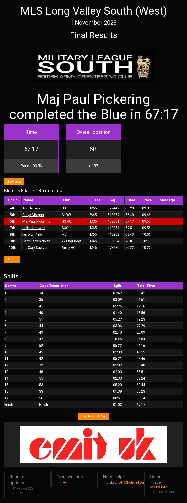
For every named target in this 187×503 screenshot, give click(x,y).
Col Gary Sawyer (34, 248)
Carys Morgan (33, 215)
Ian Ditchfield (32, 234)
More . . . (12, 259)
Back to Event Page (94, 416)
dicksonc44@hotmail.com (126, 482)
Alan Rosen (31, 208)
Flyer (63, 482)
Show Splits (14, 181)
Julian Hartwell (33, 228)
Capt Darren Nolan (36, 241)
